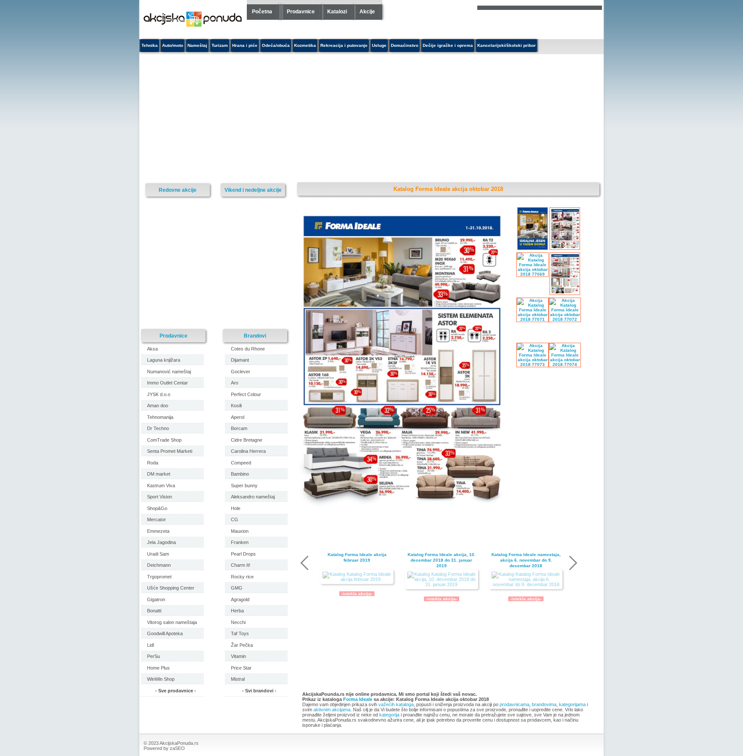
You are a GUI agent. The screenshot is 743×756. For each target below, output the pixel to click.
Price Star (241, 667)
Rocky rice (242, 576)
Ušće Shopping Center (170, 587)
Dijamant (240, 360)
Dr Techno (158, 428)
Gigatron (156, 599)
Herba (237, 610)
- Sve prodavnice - (175, 690)
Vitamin (238, 656)
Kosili (236, 405)
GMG (237, 587)
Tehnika (149, 45)
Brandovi (255, 335)
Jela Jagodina (161, 542)
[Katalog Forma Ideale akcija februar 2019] (356, 576)
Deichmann (159, 565)
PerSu (153, 656)
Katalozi (337, 12)
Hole (235, 508)
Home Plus (158, 667)
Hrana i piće (245, 45)
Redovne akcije (177, 190)
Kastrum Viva (161, 485)
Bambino (240, 473)
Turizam (220, 45)
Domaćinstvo (404, 45)
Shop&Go (157, 508)
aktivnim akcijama (331, 709)
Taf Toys (240, 633)
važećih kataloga (396, 704)
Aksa (152, 348)
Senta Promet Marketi (169, 451)
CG (234, 519)
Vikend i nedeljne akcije (253, 190)
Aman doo (157, 405)
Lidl (150, 645)
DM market (158, 473)
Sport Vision (159, 496)
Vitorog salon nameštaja (172, 622)
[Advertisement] (291, 118)
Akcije (367, 12)
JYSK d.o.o (158, 394)
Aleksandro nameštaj (253, 496)
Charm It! (240, 565)
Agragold (240, 599)
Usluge (379, 45)
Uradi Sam (158, 553)
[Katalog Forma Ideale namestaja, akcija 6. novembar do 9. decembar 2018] (525, 579)
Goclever (240, 371)
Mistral (238, 679)
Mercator (156, 519)
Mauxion (240, 531)
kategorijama (572, 704)
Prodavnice (301, 12)
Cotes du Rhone (248, 348)
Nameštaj (197, 45)
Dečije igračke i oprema (448, 45)
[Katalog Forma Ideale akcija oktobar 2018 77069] (404, 505)
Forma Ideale (357, 699)
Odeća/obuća (276, 45)
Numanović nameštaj (169, 371)
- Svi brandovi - (259, 690)
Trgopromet (159, 576)
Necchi (238, 622)
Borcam (239, 428)
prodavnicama (514, 704)
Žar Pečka (242, 645)
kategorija (389, 714)
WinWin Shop (161, 679)
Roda (152, 462)
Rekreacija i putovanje (344, 45)
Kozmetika (305, 45)
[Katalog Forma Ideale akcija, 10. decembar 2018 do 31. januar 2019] (441, 579)
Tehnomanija (160, 417)
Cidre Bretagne (246, 440)
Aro (234, 382)
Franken (240, 542)
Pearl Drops (243, 553)
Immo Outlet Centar (167, 382)
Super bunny (244, 485)
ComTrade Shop (164, 440)
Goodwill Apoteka (165, 633)
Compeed (241, 462)
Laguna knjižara (163, 360)
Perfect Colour (246, 394)
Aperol (237, 417)
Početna (262, 12)
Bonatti (154, 610)
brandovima (544, 704)
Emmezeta (158, 531)
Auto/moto (172, 45)
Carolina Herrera (248, 451)
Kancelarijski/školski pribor (506, 45)
